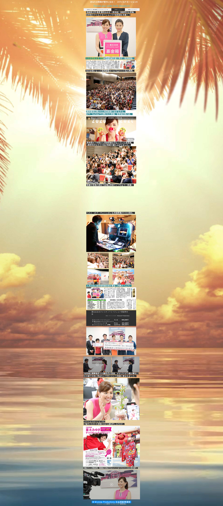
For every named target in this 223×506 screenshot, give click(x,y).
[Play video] (97, 364)
